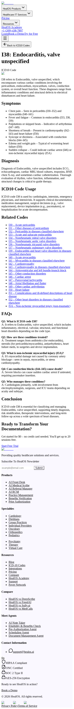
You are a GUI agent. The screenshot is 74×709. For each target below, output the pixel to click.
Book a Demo (16, 33)
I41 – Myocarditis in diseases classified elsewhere (37, 260)
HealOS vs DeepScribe (22, 598)
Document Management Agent (26, 635)
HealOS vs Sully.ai (19, 605)
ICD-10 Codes (17, 565)
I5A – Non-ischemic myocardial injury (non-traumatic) (39, 306)
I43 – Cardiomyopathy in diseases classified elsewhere (39, 267)
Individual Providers (20, 525)
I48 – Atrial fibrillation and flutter (27, 283)
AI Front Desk (17, 482)
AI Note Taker (17, 622)
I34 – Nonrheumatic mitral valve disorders (32, 237)
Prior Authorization (19, 501)
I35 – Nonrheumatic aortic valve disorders (32, 241)
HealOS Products (12, 8)
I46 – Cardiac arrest (20, 276)
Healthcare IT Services (15, 14)
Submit (39, 468)
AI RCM (14, 491)
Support (13, 581)
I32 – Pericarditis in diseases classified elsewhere (36, 231)
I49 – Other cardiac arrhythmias (27, 286)
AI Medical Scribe (19, 485)
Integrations (15, 568)
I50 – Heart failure (19, 289)
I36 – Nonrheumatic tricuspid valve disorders (34, 244)
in (3, 657)
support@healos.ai (23, 651)
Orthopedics (15, 532)
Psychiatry (14, 541)
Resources (8, 24)
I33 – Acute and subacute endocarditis (30, 234)
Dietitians (14, 519)
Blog (11, 562)
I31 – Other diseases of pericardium (29, 228)
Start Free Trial (9, 445)
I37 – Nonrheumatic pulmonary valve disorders (35, 247)
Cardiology (15, 515)
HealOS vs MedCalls (21, 608)
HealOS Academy (11, 27)
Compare (14, 575)
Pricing (5, 18)
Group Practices (18, 522)
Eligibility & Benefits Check (25, 626)
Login (4, 33)
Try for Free (31, 33)
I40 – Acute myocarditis (22, 257)
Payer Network (17, 584)
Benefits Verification (20, 498)
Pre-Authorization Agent (22, 629)
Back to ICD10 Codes (18, 45)
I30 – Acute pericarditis (22, 224)
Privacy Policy (9, 705)
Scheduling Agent (19, 632)
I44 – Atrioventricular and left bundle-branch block (37, 270)
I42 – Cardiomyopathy (21, 263)
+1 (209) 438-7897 (12, 30)
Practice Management (21, 495)
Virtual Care (15, 547)
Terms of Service (27, 705)
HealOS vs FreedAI (20, 602)
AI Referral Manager (20, 488)
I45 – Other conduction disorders (27, 273)
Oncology (14, 528)
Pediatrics (14, 535)
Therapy (13, 544)
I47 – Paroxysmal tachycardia (25, 280)
